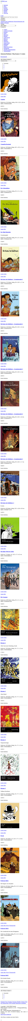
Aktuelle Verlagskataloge (9, 49)
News (5, 6)
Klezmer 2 (3, 643)
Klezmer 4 (3, 740)
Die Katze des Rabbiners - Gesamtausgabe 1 (12, 279)
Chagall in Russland (6, 144)
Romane (6, 32)
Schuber (5, 45)
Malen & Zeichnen (8, 47)
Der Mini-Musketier (6, 232)
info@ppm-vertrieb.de (6, 1014)
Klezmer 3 (3, 691)
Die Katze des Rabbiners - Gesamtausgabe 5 (12, 459)
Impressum (18, 1003)
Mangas (5, 36)
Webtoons (6, 41)
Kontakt (13, 1003)
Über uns (6, 13)
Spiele (5, 33)
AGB (10, 1003)
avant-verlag (3, 94)
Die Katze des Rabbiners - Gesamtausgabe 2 (12, 324)
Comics (5, 29)
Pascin (2, 835)
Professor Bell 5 (5, 975)
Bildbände (6, 44)
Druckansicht (4, 56)
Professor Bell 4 (5, 928)
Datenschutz (5, 1003)
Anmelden (23, 1003)
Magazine (6, 35)
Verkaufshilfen (7, 51)
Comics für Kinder (8, 30)
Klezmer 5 (3, 788)
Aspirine (3, 99)
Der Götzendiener (5, 188)
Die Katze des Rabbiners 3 (7, 503)
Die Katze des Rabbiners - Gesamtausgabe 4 (12, 414)
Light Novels (7, 37)
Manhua (5, 40)
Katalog (5, 7)
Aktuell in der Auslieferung (7, 21)
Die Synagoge (4, 597)
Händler (5, 10)
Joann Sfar (3, 96)
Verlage (5, 11)
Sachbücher (6, 48)
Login (2, 15)
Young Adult (7, 43)
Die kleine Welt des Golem (7, 551)
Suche (2, 17)
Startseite (6, 5)
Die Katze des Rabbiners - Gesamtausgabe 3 (12, 369)
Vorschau (6, 9)
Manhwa (6, 39)
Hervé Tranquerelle (10, 925)
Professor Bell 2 (5, 880)
